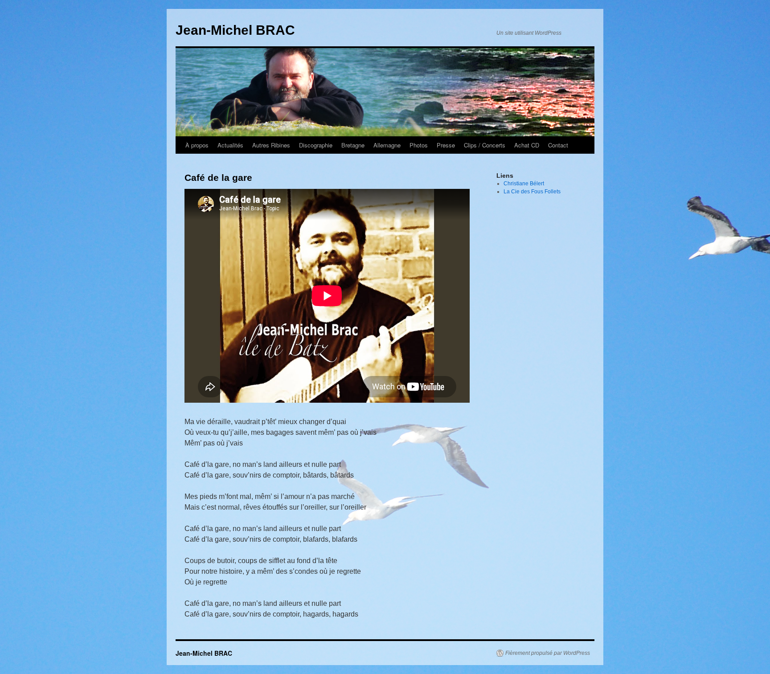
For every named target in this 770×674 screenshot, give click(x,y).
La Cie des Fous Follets (532, 191)
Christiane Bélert (524, 183)
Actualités (230, 145)
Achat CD (526, 145)
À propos (197, 145)
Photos (419, 145)
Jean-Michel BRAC (235, 30)
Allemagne (387, 145)
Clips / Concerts (484, 145)
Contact (558, 145)
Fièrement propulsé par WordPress (547, 653)
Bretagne (353, 145)
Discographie (315, 145)
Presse (446, 145)
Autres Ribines (271, 145)
